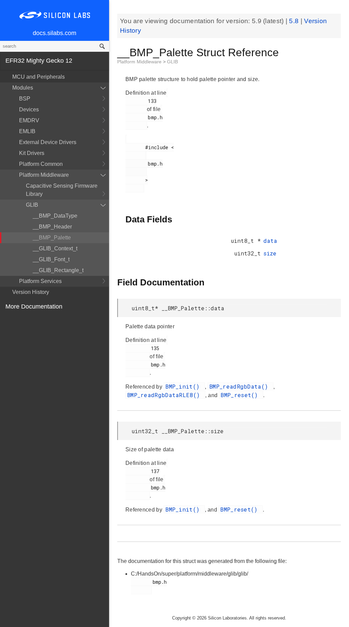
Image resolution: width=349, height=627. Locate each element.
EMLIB (27, 131)
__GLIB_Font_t (51, 259)
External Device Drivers (47, 142)
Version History (30, 292)
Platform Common (41, 164)
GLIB (32, 205)
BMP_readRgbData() (240, 386)
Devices (29, 109)
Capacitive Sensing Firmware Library (61, 190)
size (269, 253)
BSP (24, 98)
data (270, 240)
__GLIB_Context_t (55, 248)
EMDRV (29, 120)
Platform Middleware (44, 175)
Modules (22, 88)
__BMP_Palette (52, 237)
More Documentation (33, 306)
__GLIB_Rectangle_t (58, 270)
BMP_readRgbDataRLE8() (165, 394)
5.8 (294, 21)
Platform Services (40, 281)
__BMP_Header (52, 227)
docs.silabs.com (54, 33)
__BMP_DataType (55, 216)
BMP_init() (184, 386)
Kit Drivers (31, 153)
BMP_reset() (241, 394)
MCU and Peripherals (38, 77)
